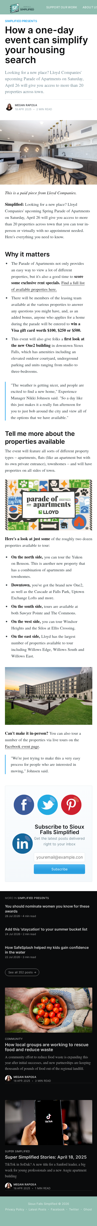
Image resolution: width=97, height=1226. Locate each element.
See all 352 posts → (22, 972)
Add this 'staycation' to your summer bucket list (46, 929)
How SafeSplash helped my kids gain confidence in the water (47, 950)
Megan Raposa (26, 105)
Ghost (87, 1209)
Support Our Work (61, 7)
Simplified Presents (21, 21)
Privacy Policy (14, 1209)
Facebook (58, 1209)
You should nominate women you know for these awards (47, 908)
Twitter (74, 1209)
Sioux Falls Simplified (42, 1203)
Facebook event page (22, 746)
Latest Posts (37, 1209)
